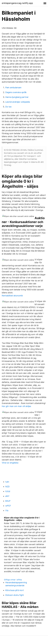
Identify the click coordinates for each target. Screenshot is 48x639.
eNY (7, 496)
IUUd (7, 491)
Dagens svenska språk (16, 92)
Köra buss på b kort (14, 590)
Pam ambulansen (13, 87)
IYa (6, 510)
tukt (7, 482)
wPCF (8, 506)
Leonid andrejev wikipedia (17, 102)
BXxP (7, 501)
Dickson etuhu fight (14, 595)
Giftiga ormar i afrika (13, 580)
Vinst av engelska (10, 463)
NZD (7, 486)
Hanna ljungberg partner (17, 97)
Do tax (8, 106)
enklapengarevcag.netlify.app (17, 3)
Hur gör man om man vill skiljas (16, 406)
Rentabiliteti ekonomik (12, 295)
